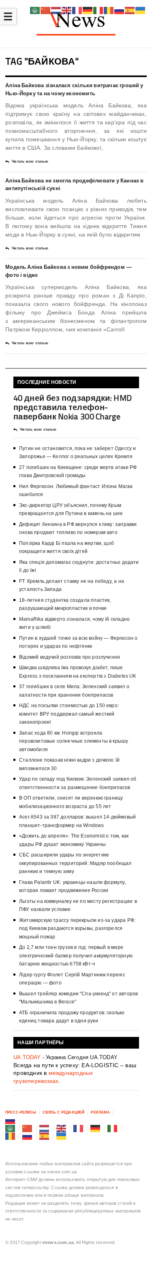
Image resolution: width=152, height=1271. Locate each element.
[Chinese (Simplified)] (27, 1128)
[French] (78, 1128)
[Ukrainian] (61, 1136)
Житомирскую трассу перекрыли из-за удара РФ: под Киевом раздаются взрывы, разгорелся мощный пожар (77, 928)
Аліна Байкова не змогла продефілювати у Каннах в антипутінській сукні (74, 184)
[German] (95, 1128)
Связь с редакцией (63, 1112)
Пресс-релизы (20, 1112)
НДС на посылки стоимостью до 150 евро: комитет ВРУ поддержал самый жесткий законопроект (69, 714)
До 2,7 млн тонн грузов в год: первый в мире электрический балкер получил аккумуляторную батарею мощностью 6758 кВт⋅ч (76, 955)
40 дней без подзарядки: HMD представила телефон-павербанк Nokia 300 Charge (72, 407)
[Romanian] (10, 1136)
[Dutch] (44, 1128)
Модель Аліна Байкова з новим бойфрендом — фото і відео (68, 271)
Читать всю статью (30, 161)
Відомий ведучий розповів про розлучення (69, 657)
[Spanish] (44, 1136)
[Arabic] (10, 1128)
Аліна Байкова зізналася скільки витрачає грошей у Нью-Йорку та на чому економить (74, 89)
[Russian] (10, 1120)
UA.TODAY (27, 1057)
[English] (61, 1128)
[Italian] (112, 1128)
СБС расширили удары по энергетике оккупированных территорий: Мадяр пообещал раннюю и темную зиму (75, 863)
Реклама (100, 1112)
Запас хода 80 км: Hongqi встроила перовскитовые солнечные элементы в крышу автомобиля (73, 741)
